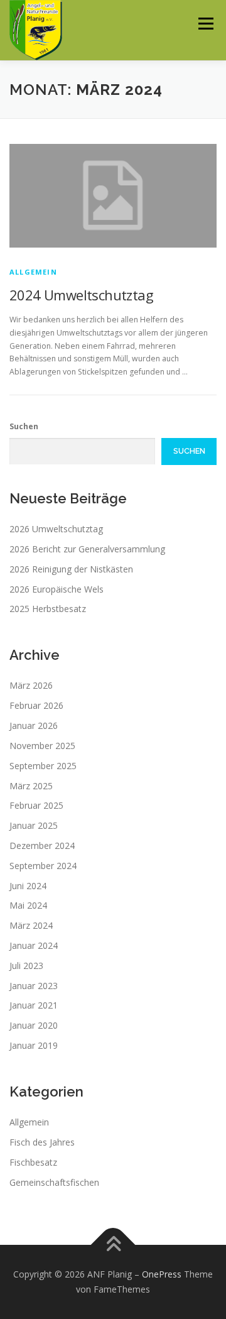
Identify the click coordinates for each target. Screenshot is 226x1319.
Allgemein (33, 271)
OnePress (161, 1274)
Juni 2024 (27, 886)
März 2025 (31, 786)
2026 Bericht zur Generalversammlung (87, 549)
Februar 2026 (36, 705)
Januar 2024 (33, 945)
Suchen (23, 426)
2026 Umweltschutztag (56, 529)
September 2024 (43, 866)
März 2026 (31, 685)
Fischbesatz (33, 1162)
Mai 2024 (28, 905)
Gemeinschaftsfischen (54, 1182)
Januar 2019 (33, 1045)
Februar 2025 (36, 805)
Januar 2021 (33, 1005)
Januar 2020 (33, 1025)
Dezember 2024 (42, 845)
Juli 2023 (26, 965)
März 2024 (31, 925)
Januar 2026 (33, 725)
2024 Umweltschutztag (81, 294)
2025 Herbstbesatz (47, 609)
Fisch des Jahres (42, 1142)
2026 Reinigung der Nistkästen (71, 569)
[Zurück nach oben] (113, 1245)
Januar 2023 (33, 986)
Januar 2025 (33, 825)
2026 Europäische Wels (56, 589)
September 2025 (43, 766)
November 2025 (42, 746)
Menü (205, 23)
